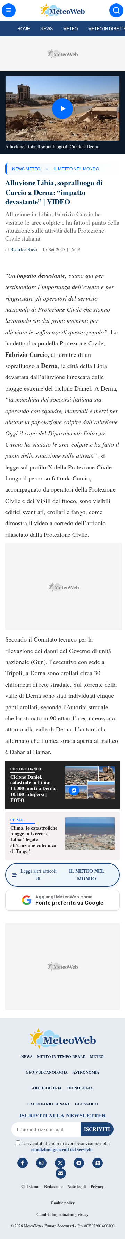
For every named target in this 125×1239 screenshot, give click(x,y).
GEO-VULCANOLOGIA (47, 1072)
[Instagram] (41, 1163)
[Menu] (9, 10)
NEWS (26, 1057)
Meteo (70, 28)
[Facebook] (22, 1163)
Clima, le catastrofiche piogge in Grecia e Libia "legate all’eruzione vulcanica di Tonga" (33, 839)
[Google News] (97, 1163)
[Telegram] (79, 1163)
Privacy (97, 1186)
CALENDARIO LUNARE (48, 1104)
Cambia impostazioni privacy (62, 1214)
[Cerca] (116, 10)
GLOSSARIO (86, 1104)
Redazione (53, 1186)
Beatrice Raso (24, 249)
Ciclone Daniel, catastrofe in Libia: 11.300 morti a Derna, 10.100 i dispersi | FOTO (33, 788)
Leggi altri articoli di (62, 874)
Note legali (76, 1186)
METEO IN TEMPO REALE (61, 1057)
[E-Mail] (61, 1173)
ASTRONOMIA (86, 1072)
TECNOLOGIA (80, 1088)
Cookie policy (63, 1203)
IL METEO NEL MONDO (76, 168)
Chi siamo (30, 1186)
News (46, 28)
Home (23, 28)
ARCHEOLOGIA (47, 1088)
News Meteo (26, 168)
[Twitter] (60, 1163)
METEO (97, 1057)
